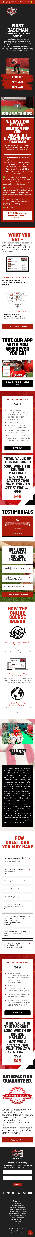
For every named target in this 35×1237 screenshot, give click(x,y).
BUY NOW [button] (17, 448)
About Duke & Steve (17, 1205)
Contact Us (17, 1203)
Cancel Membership (17, 1217)
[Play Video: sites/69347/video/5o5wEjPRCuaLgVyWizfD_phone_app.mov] (17, 369)
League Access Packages (17, 1209)
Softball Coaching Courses (17, 1213)
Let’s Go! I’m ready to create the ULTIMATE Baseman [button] (17, 215)
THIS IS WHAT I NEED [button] (17, 326)
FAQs (17, 1223)
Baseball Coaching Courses (17, 1212)
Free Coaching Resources (17, 1215)
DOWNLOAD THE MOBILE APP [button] (17, 383)
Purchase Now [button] (17, 1140)
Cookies (21, 1233)
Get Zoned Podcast (17, 1219)
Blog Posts (17, 1221)
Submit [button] (17, 1184)
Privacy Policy (15, 1231)
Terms (22, 1231)
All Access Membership (17, 1207)
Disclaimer (14, 1233)
